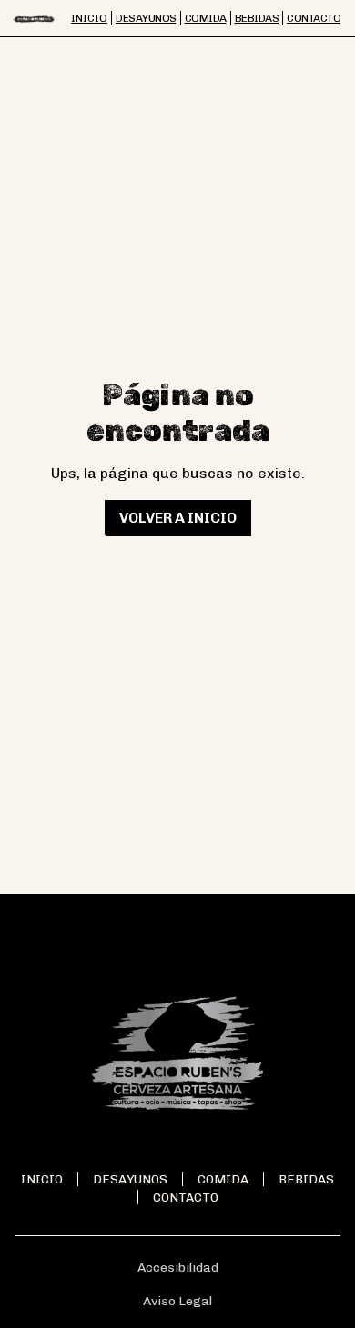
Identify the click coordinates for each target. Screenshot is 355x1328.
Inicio (42, 1179)
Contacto (185, 1197)
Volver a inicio (178, 517)
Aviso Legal (177, 1301)
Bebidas (306, 1179)
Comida (223, 1179)
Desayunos (130, 1179)
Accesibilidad (177, 1267)
